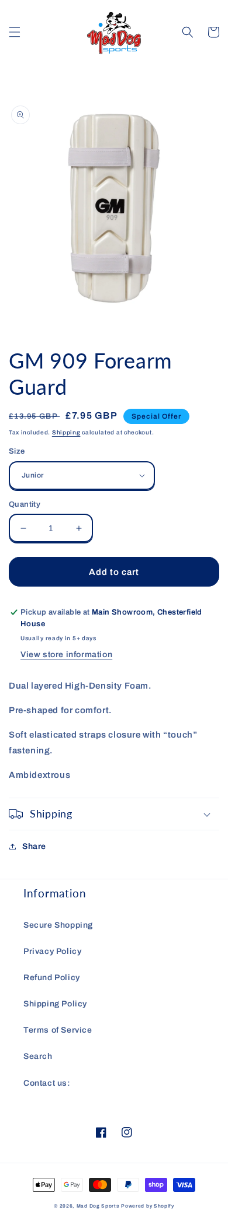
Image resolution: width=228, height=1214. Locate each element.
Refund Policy (51, 977)
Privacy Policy (52, 951)
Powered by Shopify (147, 1206)
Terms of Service (57, 1030)
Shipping (66, 432)
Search (38, 1056)
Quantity (24, 504)
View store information (66, 654)
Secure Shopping (58, 925)
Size (17, 451)
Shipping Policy (55, 1003)
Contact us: (47, 1083)
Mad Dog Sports (98, 1206)
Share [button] (34, 846)
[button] (14, 32)
